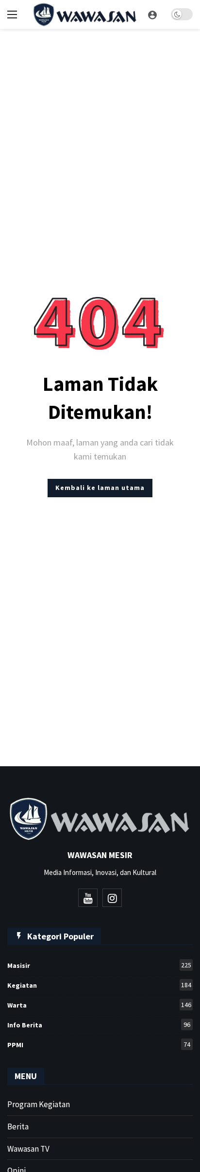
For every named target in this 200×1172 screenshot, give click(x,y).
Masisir (99, 965)
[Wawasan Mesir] (152, 14)
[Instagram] (112, 898)
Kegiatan (99, 985)
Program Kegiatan (38, 1104)
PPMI (98, 1044)
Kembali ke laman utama (100, 487)
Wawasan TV (28, 1148)
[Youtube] (88, 898)
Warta (99, 1004)
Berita (18, 1126)
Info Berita (98, 1024)
